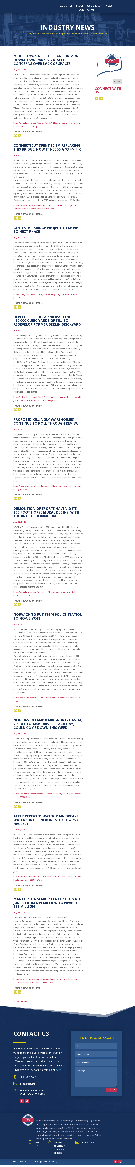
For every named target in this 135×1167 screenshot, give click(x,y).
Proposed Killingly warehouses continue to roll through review (45, 421)
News (109, 6)
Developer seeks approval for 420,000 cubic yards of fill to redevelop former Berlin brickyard (47, 320)
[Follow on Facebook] (96, 98)
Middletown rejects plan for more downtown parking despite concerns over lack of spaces (46, 60)
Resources (93, 6)
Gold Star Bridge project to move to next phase (45, 229)
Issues (79, 6)
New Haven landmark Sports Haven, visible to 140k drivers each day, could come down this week (47, 724)
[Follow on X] (101, 98)
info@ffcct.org (27, 1083)
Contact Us (86, 10)
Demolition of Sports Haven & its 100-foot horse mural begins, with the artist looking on (46, 512)
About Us (66, 6)
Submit (111, 1089)
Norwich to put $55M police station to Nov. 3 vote (48, 616)
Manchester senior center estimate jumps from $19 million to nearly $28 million (47, 903)
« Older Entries (20, 1001)
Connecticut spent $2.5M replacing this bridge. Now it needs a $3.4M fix (47, 147)
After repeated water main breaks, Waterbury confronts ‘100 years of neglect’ (47, 820)
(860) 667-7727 (28, 1076)
